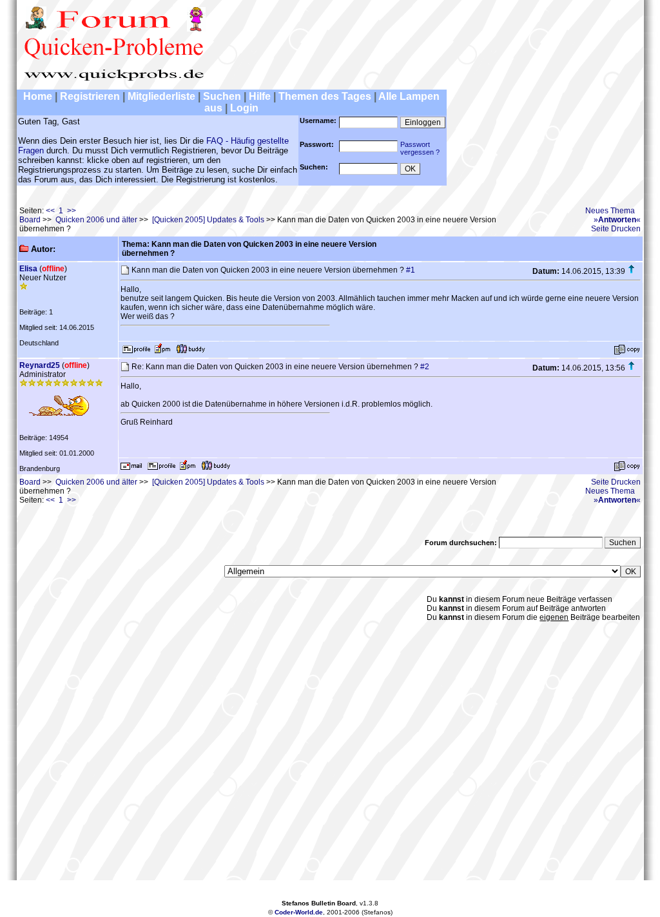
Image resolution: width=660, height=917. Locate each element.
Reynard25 (39, 365)
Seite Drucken (616, 228)
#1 (410, 270)
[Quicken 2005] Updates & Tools (208, 219)
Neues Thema (610, 210)
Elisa (28, 268)
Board (30, 219)
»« (617, 219)
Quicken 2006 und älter (96, 219)
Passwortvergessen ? (420, 148)
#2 (424, 366)
